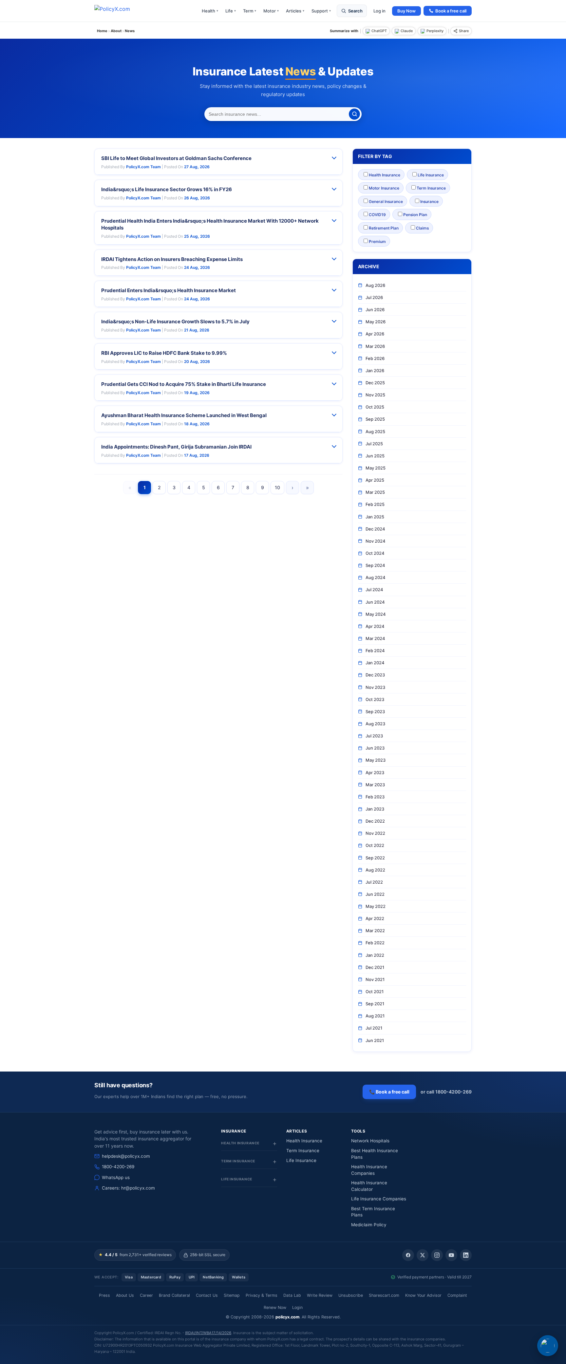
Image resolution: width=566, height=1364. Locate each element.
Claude (407, 31)
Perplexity (434, 31)
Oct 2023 (375, 699)
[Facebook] (408, 1255)
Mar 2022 (375, 930)
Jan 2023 (375, 809)
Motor (271, 10)
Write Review (319, 1295)
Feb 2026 (375, 358)
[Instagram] (437, 1255)
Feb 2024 (375, 650)
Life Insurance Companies (378, 1198)
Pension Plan (415, 214)
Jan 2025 (375, 516)
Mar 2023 (375, 784)
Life (230, 10)
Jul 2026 (374, 297)
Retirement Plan (384, 228)
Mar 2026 (375, 346)
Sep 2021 (375, 1003)
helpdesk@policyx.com (126, 1156)
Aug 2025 (375, 431)
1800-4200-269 (118, 1166)
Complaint (457, 1295)
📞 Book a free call (389, 1091)
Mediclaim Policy (369, 1224)
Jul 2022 (374, 882)
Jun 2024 (375, 602)
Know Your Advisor (423, 1295)
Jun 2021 (375, 1040)
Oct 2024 (375, 553)
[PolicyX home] (118, 11)
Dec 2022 (375, 821)
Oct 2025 (375, 407)
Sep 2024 (375, 565)
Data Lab (292, 1295)
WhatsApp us (116, 1177)
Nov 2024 (376, 541)
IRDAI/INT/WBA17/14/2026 (208, 1333)
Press (104, 1295)
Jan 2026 (375, 370)
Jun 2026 (375, 309)
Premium (377, 241)
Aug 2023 (375, 723)
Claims (422, 228)
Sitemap (232, 1295)
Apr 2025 (375, 480)
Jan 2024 (375, 662)
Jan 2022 (375, 955)
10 (277, 487)
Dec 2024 (375, 529)
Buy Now (406, 10)
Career (146, 1295)
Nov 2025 (375, 394)
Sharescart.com (384, 1295)
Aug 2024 (376, 577)
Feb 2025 (375, 504)
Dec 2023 (375, 674)
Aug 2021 (375, 1015)
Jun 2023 (375, 748)
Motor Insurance (384, 188)
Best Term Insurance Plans (373, 1212)
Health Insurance (384, 174)
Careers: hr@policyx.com (128, 1188)
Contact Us (207, 1295)
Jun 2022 (375, 894)
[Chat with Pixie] (547, 1345)
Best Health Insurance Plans (374, 1154)
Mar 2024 (375, 638)
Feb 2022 (375, 942)
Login (297, 1307)
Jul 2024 (374, 589)
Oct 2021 (375, 991)
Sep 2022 (375, 857)
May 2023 (376, 760)
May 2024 (376, 614)
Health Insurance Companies (369, 1170)
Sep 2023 (375, 711)
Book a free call (450, 10)
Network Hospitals (370, 1140)
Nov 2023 (375, 687)
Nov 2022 (375, 833)
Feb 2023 (375, 796)
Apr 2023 (375, 772)
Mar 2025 (375, 492)
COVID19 (377, 214)
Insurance (429, 201)
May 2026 (376, 321)
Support (321, 10)
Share (464, 31)
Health (210, 10)
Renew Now (275, 1307)
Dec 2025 (375, 382)
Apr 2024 (375, 626)
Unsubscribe (350, 1295)
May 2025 (376, 468)
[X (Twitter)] (422, 1255)
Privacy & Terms (261, 1295)
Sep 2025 (375, 419)
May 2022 (376, 906)
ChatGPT (379, 31)
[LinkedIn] (466, 1255)
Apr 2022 (375, 918)
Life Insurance (431, 174)
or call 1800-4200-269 (446, 1091)
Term (249, 10)
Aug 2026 (375, 285)
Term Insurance (431, 188)
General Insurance (386, 201)
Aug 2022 (375, 870)
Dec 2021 (375, 967)
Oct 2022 (375, 845)
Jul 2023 (374, 735)
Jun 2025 (375, 455)
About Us (125, 1295)
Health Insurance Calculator (369, 1186)
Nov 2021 (375, 979)
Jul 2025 (374, 443)
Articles (295, 10)
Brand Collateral (174, 1295)
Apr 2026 (375, 333)
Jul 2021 (374, 1028)
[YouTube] (451, 1255)
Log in (379, 10)
